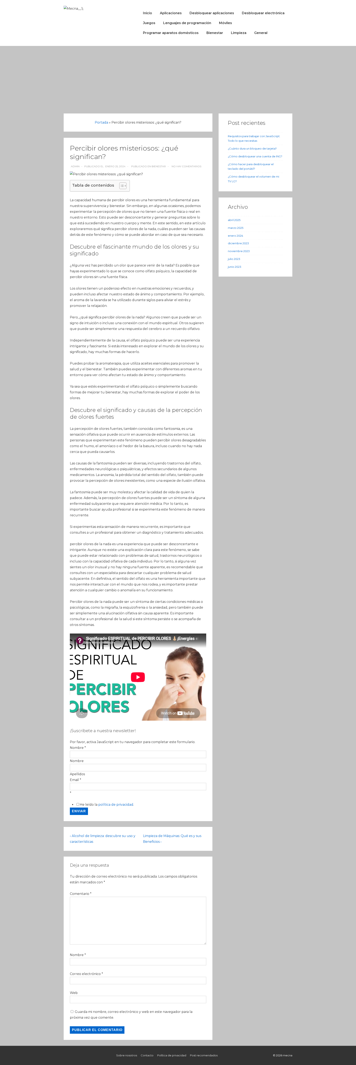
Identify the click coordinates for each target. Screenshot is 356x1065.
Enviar (79, 811)
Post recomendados (204, 1055)
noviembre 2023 (239, 251)
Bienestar (214, 33)
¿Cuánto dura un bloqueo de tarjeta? (252, 148)
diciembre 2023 (238, 243)
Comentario (80, 894)
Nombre (77, 761)
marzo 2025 (235, 227)
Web (74, 993)
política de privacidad (115, 805)
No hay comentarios (186, 166)
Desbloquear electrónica (263, 13)
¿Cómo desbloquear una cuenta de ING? (255, 156)
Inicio (147, 13)
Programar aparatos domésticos (171, 33)
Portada (101, 122)
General (260, 33)
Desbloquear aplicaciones (212, 13)
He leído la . (107, 805)
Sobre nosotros (126, 1055)
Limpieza (238, 33)
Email (75, 780)
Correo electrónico (85, 974)
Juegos (149, 23)
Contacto (147, 1055)
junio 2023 (234, 266)
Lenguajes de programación (187, 23)
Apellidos (77, 774)
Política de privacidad (171, 1055)
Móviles (225, 23)
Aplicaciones (171, 13)
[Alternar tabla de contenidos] (120, 185)
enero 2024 (235, 235)
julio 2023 (234, 259)
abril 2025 (234, 220)
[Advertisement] (178, 77)
